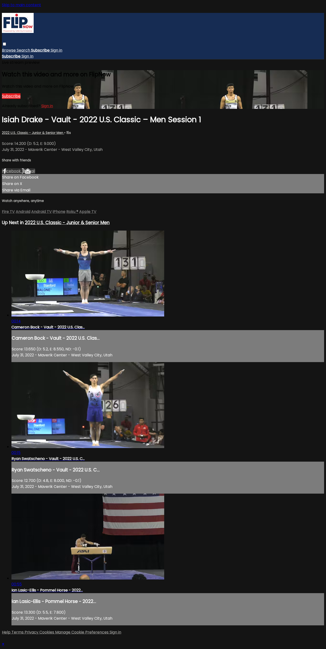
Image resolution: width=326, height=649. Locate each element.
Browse (9, 50)
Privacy (32, 632)
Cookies (47, 632)
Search (24, 50)
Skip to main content (21, 5)
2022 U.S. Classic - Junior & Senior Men (33, 133)
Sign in (56, 50)
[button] (4, 44)
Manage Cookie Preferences (82, 632)
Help (6, 632)
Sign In (27, 56)
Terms (18, 632)
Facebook (12, 171)
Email (30, 171)
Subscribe (11, 96)
